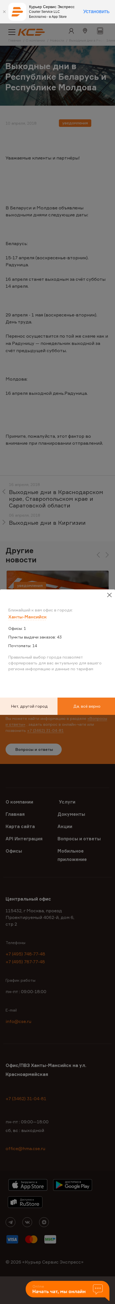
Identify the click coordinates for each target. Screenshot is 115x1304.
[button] (67, 1291)
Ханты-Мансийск (27, 617)
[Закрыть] (4, 11)
